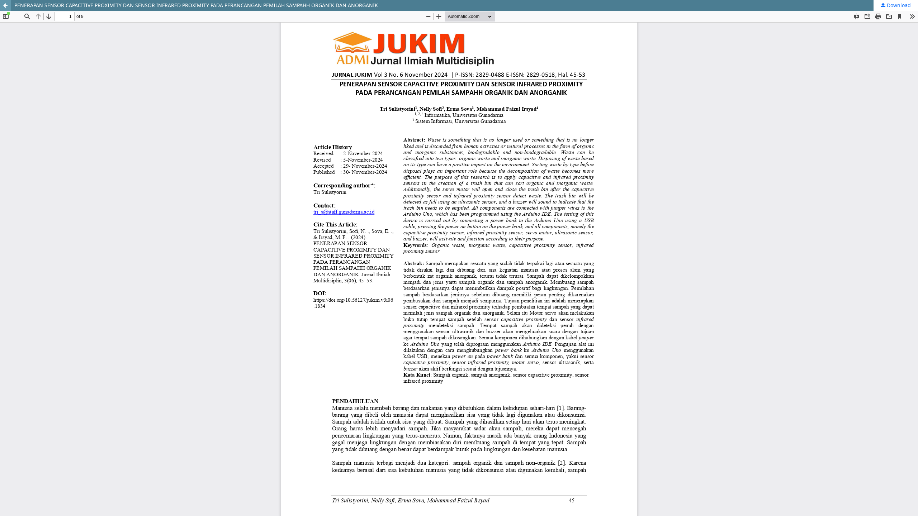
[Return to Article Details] (5, 5)
